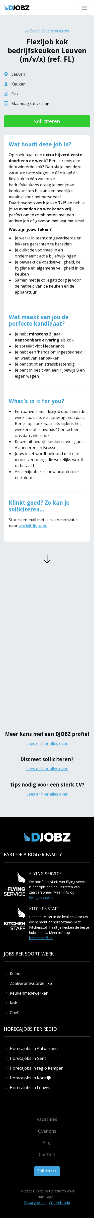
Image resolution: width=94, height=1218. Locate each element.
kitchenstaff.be (41, 937)
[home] (17, 7)
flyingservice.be (41, 897)
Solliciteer (47, 1171)
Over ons (47, 1131)
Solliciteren (47, 121)
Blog (47, 1143)
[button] (84, 7)
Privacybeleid (35, 1202)
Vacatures (47, 1119)
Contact (47, 1154)
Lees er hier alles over (47, 743)
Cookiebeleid (59, 1202)
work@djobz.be (33, 526)
